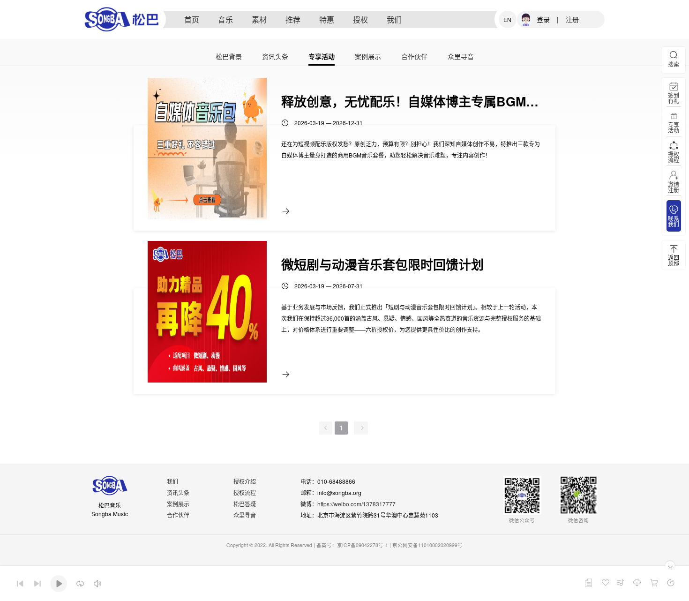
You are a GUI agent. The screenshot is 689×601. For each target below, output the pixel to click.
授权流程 (244, 492)
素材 (259, 19)
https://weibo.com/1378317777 (356, 504)
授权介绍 (244, 481)
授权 (360, 19)
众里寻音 (461, 57)
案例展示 (368, 57)
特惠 (326, 19)
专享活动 (321, 57)
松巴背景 (229, 57)
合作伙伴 (414, 57)
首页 (191, 19)
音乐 (225, 19)
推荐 (292, 19)
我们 (394, 19)
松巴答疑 (244, 504)
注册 (572, 19)
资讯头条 (275, 57)
